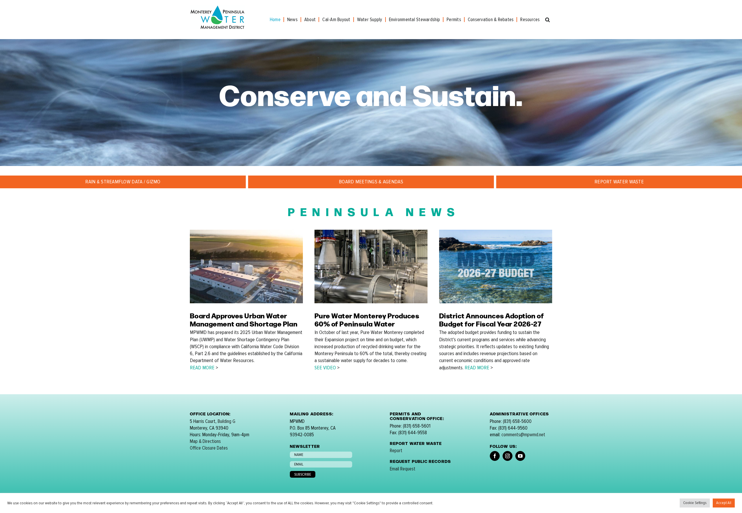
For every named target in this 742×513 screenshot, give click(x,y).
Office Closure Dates (209, 448)
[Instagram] (507, 456)
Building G (226, 421)
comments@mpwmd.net (523, 435)
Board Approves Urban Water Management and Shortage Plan (243, 319)
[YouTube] (520, 456)
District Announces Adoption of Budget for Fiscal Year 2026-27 (491, 319)
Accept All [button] (723, 503)
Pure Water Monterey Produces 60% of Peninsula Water (366, 319)
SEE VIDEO (325, 367)
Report (396, 451)
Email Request (402, 469)
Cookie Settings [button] (694, 503)
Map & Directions (205, 441)
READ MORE (202, 367)
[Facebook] (495, 456)
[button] (547, 19)
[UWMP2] (246, 232)
